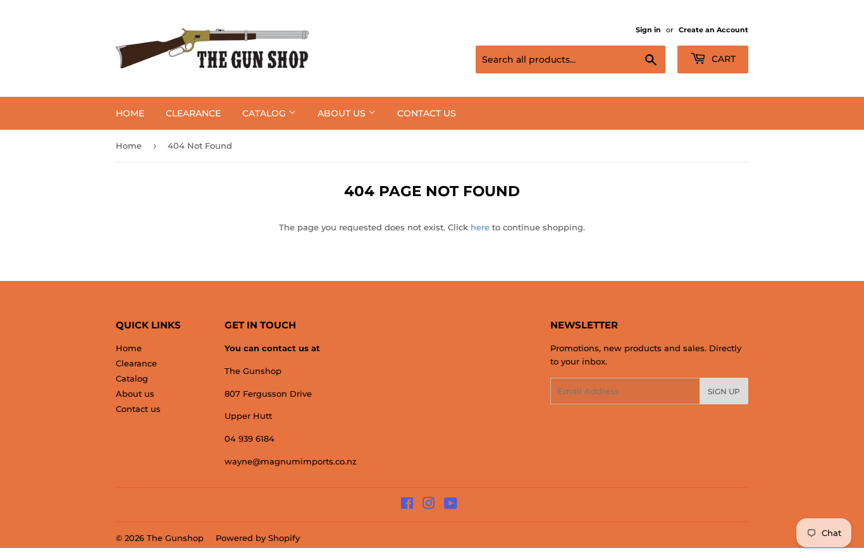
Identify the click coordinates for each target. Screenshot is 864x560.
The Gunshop (175, 538)
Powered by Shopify (258, 538)
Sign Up (724, 391)
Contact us (426, 113)
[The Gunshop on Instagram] (429, 505)
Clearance (193, 113)
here (480, 227)
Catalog (265, 113)
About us (343, 113)
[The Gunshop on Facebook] (407, 505)
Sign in (648, 29)
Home (130, 113)
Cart (722, 59)
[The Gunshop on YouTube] (450, 505)
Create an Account (713, 29)
